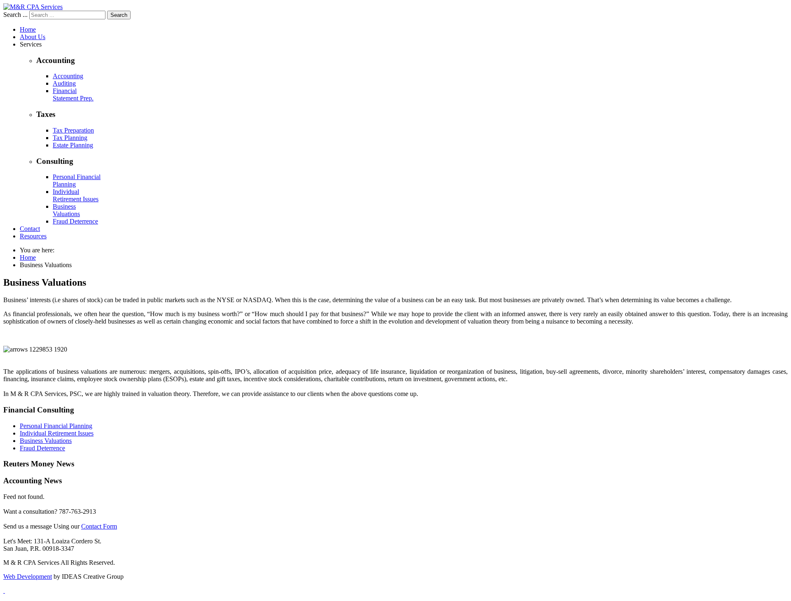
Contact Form (99, 526)
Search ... (15, 14)
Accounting (68, 75)
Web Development (27, 576)
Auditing (64, 83)
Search (118, 15)
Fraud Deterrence (75, 221)
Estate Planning (73, 145)
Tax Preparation (73, 130)
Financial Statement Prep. (73, 94)
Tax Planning (70, 137)
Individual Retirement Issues (75, 195)
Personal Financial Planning (56, 425)
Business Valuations (66, 210)
